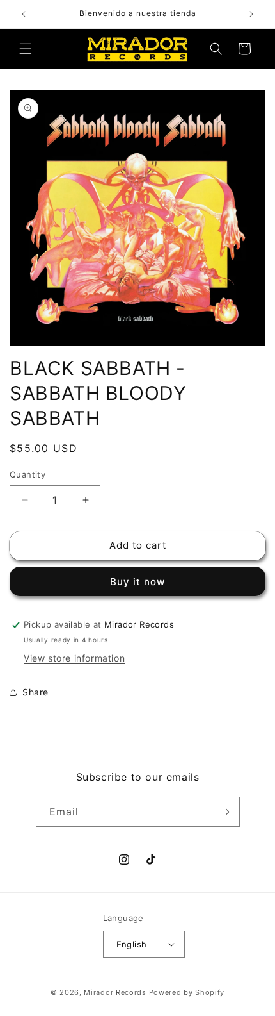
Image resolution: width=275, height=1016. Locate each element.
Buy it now (137, 582)
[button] (26, 49)
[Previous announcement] (24, 14)
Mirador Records (115, 992)
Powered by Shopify (187, 992)
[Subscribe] (225, 812)
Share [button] (35, 692)
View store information (74, 658)
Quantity (27, 474)
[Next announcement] (251, 14)
